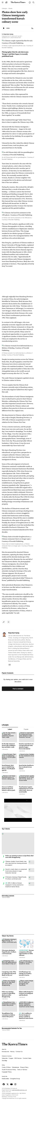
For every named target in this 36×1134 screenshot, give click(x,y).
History (12, 1051)
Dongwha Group (15, 1078)
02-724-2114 (7, 1091)
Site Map (4, 1060)
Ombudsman (15, 1067)
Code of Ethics (6, 1067)
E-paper (11, 1058)
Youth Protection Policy (9, 1069)
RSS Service (18, 1058)
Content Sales (27, 1058)
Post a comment (18, 689)
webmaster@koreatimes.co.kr (19, 1090)
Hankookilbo (5, 1078)
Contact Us (19, 1051)
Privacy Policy (24, 1067)
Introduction (5, 1051)
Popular (26, 729)
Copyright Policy (7, 1072)
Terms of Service (22, 1069)
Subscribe (5, 1058)
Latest (10, 729)
